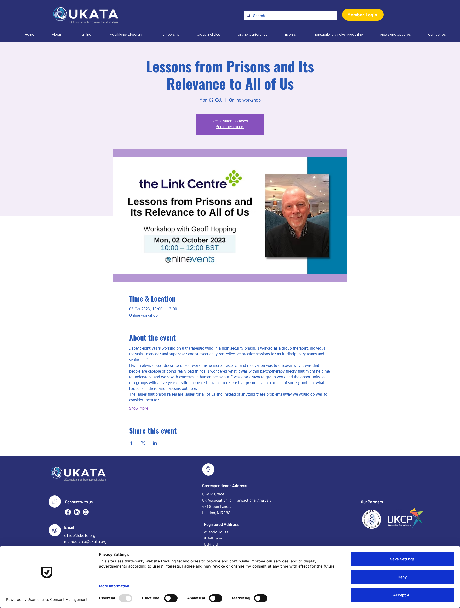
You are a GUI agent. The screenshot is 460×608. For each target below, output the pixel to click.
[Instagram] (86, 512)
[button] (51, 35)
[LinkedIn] (77, 512)
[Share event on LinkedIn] (155, 443)
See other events (230, 127)
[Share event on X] (143, 443)
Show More (138, 409)
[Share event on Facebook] (131, 443)
